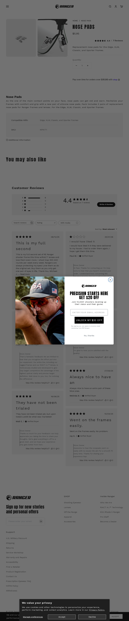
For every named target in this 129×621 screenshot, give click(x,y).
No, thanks (89, 335)
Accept (61, 617)
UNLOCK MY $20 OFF (89, 320)
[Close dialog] (110, 280)
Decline (92, 617)
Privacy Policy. (97, 610)
